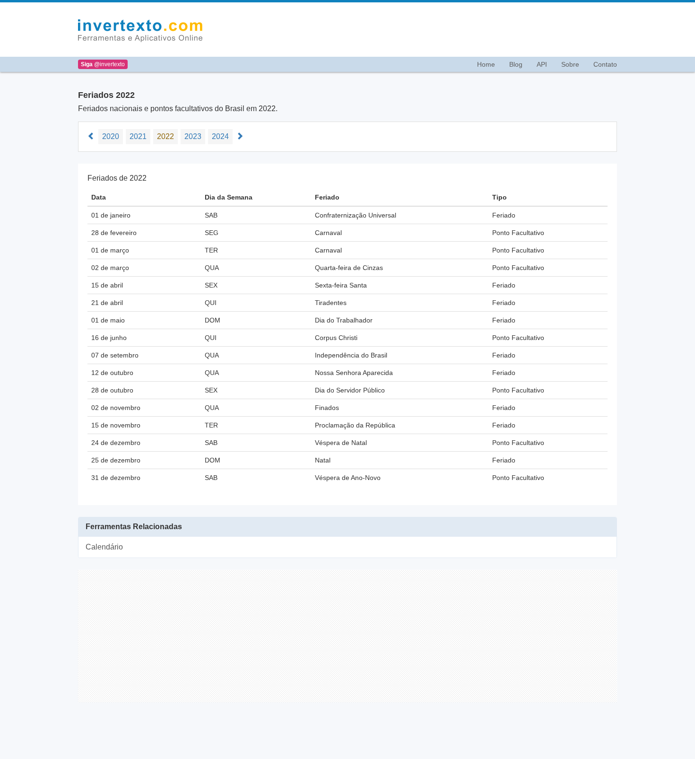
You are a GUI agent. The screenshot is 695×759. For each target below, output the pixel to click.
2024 (220, 136)
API (542, 64)
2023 (192, 136)
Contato (605, 64)
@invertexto (103, 64)
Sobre (570, 64)
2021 (138, 136)
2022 (165, 136)
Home (486, 64)
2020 (110, 136)
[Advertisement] (415, 30)
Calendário (104, 547)
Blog (515, 64)
